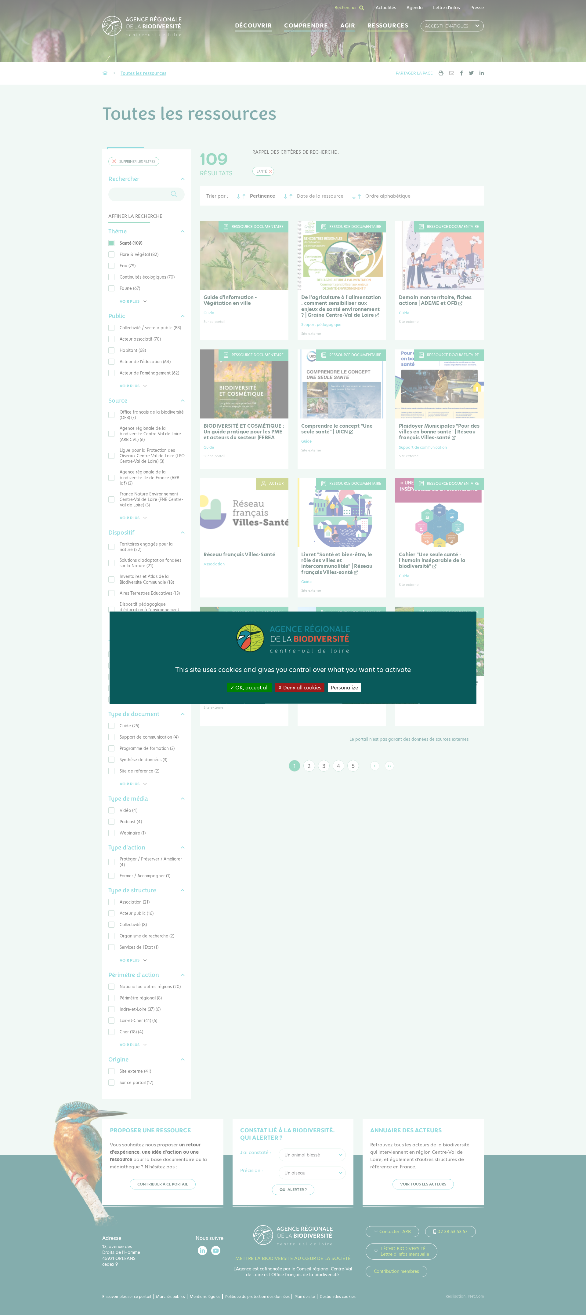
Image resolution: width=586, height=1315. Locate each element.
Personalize (344, 687)
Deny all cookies (301, 687)
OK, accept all (251, 687)
